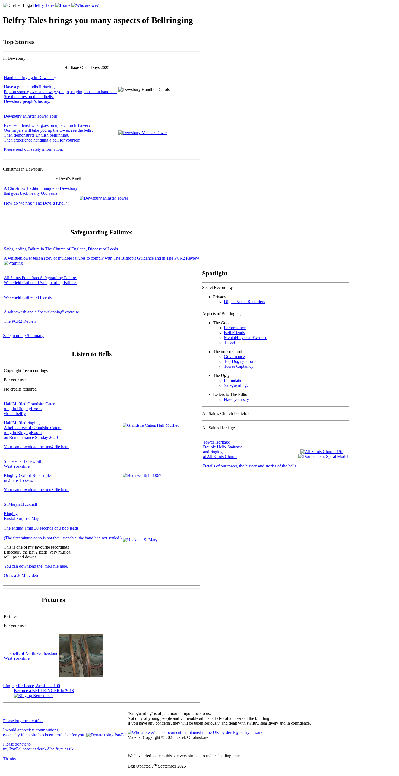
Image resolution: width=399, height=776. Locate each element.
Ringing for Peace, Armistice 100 (31, 685)
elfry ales (43, 5)
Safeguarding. (236, 385)
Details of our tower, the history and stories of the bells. (250, 466)
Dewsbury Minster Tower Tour (30, 116)
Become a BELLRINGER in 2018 (44, 690)
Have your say (236, 399)
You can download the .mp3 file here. (36, 566)
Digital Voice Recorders (244, 301)
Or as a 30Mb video (21, 575)
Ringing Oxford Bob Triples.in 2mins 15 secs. (28, 478)
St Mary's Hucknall (20, 504)
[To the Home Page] (63, 5)
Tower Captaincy (239, 366)
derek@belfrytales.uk (244, 732)
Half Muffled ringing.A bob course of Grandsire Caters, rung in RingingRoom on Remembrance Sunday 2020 (33, 430)
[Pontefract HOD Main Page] (323, 454)
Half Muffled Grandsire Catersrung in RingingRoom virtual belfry (30, 408)
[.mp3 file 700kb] (140, 540)
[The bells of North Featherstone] (81, 675)
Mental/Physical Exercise (245, 337)
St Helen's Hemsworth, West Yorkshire (23, 464)
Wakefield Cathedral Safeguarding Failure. (40, 282)
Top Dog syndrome (240, 361)
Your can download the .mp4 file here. (36, 446)
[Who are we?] (85, 5)
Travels (230, 342)
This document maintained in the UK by (190, 732)
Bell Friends (234, 332)
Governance (234, 356)
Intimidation (234, 380)
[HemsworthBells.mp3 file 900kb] (142, 475)
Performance (235, 327)
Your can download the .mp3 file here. (36, 489)
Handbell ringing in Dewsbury (30, 77)
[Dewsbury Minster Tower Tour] (142, 132)
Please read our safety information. (33, 149)
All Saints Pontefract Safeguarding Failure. (40, 277)
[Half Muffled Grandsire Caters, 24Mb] (151, 425)
